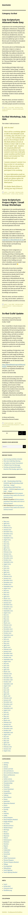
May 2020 (6, 643)
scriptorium (5, 110)
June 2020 (6, 641)
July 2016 (6, 736)
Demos (6, 799)
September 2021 (8, 610)
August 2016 (7, 734)
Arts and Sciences (9, 771)
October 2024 (7, 535)
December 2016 (8, 726)
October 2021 (7, 608)
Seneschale (7, 854)
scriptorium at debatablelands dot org (13, 239)
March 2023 (7, 574)
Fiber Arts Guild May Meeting (12, 461)
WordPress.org (8, 890)
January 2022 (7, 602)
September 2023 (8, 562)
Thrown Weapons (9, 860)
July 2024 (6, 542)
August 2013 (7, 751)
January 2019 (7, 675)
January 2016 (7, 748)
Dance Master (7, 797)
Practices (4, 193)
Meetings (6, 829)
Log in (5, 884)
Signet (5, 856)
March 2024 (7, 550)
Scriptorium (8, 109)
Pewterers (6, 842)
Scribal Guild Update (13, 313)
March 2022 (7, 598)
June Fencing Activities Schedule (13, 459)
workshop (21, 193)
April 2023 (6, 572)
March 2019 (7, 671)
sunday (16, 193)
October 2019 (7, 657)
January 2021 (7, 627)
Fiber (5, 811)
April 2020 (6, 645)
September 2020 (8, 635)
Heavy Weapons (8, 817)
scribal (12, 193)
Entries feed (7, 886)
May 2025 (6, 521)
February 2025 (8, 527)
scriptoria (7, 426)
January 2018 (7, 700)
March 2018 (7, 696)
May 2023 (6, 570)
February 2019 (8, 673)
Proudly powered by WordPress (15, 912)
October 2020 (7, 633)
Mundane (6, 833)
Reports (6, 846)
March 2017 (7, 720)
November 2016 (8, 728)
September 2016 (8, 732)
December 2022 (8, 580)
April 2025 (6, 523)
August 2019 (7, 661)
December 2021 (8, 604)
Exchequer (7, 807)
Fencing (6, 809)
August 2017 (7, 710)
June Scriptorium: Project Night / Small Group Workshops (13, 202)
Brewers (6, 777)
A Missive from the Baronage (12, 465)
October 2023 (7, 560)
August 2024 (7, 539)
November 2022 (8, 582)
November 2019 (8, 655)
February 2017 (8, 722)
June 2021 (6, 617)
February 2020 (8, 649)
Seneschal (6, 852)
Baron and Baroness (9, 775)
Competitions (7, 793)
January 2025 (7, 529)
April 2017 (6, 718)
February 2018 (8, 698)
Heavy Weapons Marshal (11, 819)
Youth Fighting (8, 870)
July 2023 (6, 566)
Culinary (6, 795)
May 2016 (6, 740)
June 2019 (6, 665)
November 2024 (8, 533)
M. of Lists (6, 823)
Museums (6, 836)
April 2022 (6, 596)
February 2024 (8, 552)
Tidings (6, 864)
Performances (7, 840)
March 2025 (7, 525)
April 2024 (6, 548)
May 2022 (6, 594)
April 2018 (6, 694)
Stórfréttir (6, 5)
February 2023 (8, 576)
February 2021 (8, 625)
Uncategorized (8, 866)
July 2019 (6, 663)
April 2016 (6, 742)
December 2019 (8, 653)
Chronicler (7, 787)
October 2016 (7, 730)
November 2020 (8, 631)
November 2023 (8, 558)
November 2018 (8, 679)
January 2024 (7, 554)
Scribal (3, 109)
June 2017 (6, 714)
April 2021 (6, 621)
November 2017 (8, 704)
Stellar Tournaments (9, 858)
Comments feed (8, 888)
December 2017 (8, 702)
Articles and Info (8, 769)
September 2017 (8, 708)
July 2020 (6, 639)
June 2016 (6, 738)
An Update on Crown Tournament (13, 463)
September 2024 (8, 537)
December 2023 (8, 556)
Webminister (7, 868)
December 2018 (8, 677)
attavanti (15, 109)
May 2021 (6, 619)
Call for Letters (8, 779)
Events (5, 805)
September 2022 (8, 586)
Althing (6, 764)
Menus (5, 831)
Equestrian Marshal (9, 803)
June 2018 (6, 690)
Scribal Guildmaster (8, 423)
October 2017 (7, 706)
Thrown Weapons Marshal (11, 862)
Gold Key (6, 813)
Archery (6, 767)
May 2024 (6, 546)
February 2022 (8, 600)
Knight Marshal (8, 821)
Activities (17, 107)
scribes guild (20, 109)
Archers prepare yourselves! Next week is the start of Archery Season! (14, 495)
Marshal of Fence (8, 825)
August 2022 (7, 588)
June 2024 (6, 544)
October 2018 (7, 682)
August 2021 (7, 613)
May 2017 (6, 716)
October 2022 (7, 584)
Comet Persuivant (9, 789)
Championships (8, 783)
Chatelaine (7, 785)
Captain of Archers (9, 781)
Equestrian (7, 801)
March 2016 (7, 744)
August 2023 (7, 564)
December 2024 (8, 531)
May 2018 (6, 692)
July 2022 (6, 590)
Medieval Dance (8, 827)
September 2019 (8, 659)
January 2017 (7, 724)
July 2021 (6, 615)
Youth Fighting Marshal (10, 872)
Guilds (21, 107)
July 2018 (6, 688)
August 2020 (7, 637)
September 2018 (8, 684)
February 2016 (8, 746)
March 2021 (7, 623)
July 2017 (6, 712)
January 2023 (7, 578)
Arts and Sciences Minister (11, 773)
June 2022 (6, 592)
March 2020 (7, 647)
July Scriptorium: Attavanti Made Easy (13, 21)
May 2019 (6, 667)
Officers (6, 838)
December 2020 (8, 629)
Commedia (7, 791)
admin (5, 107)
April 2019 (6, 669)
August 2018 (7, 686)
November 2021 (8, 606)
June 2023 (6, 568)
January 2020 (7, 651)
